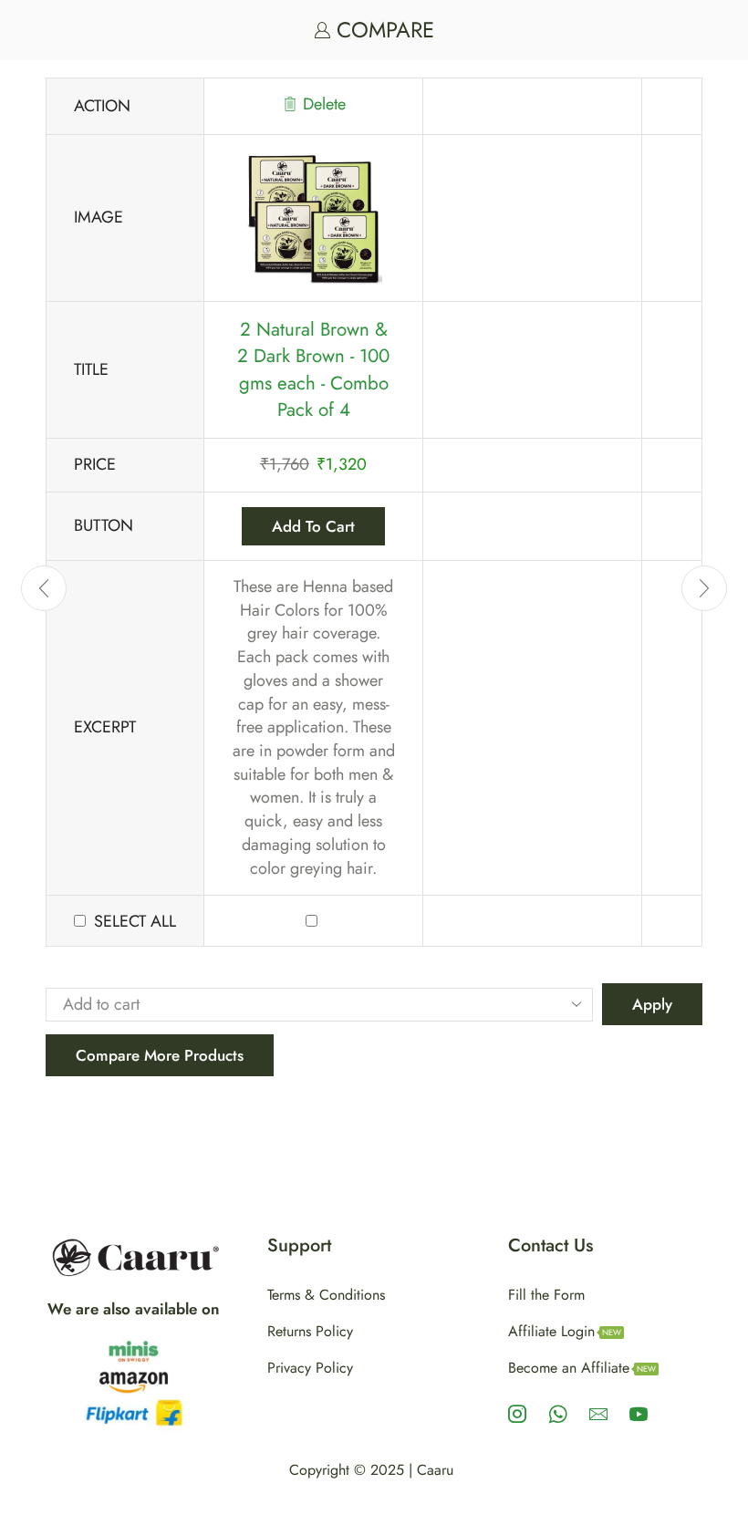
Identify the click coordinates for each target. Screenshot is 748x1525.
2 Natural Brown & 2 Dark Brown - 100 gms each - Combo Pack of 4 (313, 369)
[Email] (598, 1414)
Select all (135, 921)
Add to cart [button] (313, 526)
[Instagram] (517, 1414)
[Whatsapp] (557, 1414)
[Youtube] (638, 1414)
